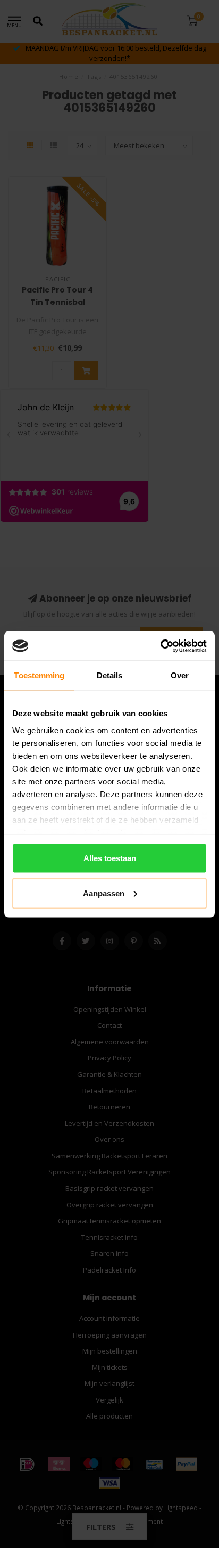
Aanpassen (103, 892)
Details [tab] (110, 675)
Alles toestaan (109, 858)
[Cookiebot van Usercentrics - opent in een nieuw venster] (160, 646)
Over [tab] (180, 675)
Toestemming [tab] (39, 675)
